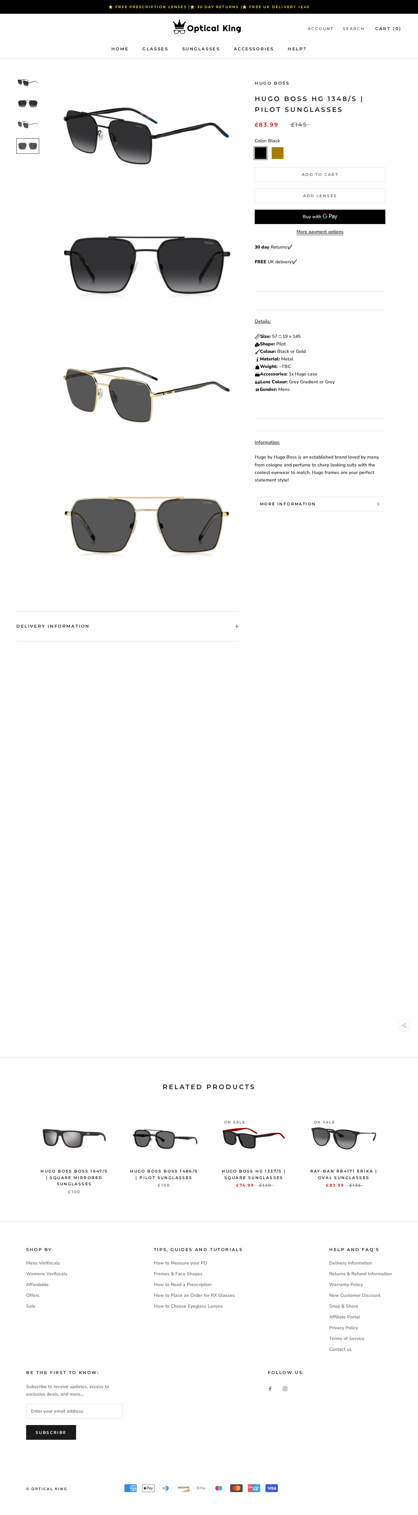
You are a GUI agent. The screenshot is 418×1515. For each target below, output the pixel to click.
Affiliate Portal (344, 1317)
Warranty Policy (346, 1284)
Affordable (37, 1284)
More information (288, 503)
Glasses (155, 48)
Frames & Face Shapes (178, 1274)
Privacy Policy (343, 1328)
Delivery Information (53, 626)
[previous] (20, 1148)
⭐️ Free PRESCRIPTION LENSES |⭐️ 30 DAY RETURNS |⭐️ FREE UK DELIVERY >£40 (209, 7)
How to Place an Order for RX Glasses (194, 1295)
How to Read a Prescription (183, 1284)
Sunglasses (201, 48)
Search (354, 28)
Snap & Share (343, 1306)
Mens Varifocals (43, 1263)
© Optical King (46, 1489)
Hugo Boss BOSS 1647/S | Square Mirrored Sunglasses (74, 1178)
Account (321, 28)
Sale (31, 1306)
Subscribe (51, 1432)
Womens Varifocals (46, 1274)
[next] (397, 1148)
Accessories (254, 48)
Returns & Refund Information (360, 1274)
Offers (33, 1295)
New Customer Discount (354, 1295)
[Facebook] (270, 1388)
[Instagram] (285, 1388)
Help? (297, 48)
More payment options (320, 232)
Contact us (340, 1349)
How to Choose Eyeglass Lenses (188, 1306)
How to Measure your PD (180, 1263)
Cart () (388, 28)
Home (120, 48)
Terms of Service (346, 1338)
